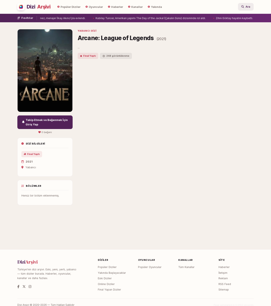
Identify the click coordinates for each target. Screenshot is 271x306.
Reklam (223, 278)
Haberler (117, 6)
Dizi (38, 7)
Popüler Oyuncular (150, 267)
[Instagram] (30, 286)
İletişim (222, 272)
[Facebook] (18, 286)
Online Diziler (106, 284)
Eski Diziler (105, 278)
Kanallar (137, 6)
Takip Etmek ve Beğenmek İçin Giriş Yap (47, 122)
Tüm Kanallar (186, 267)
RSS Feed (224, 284)
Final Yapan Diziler (109, 289)
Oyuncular (96, 6)
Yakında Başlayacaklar (112, 272)
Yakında (156, 6)
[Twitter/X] (24, 286)
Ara (248, 6)
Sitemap (223, 289)
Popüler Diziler (70, 6)
